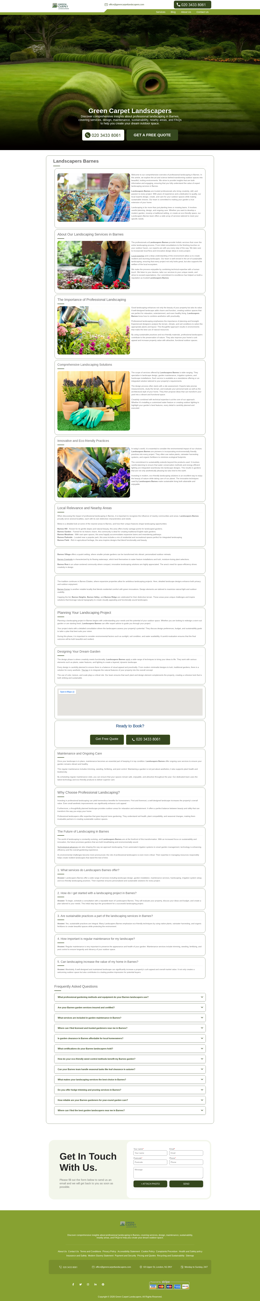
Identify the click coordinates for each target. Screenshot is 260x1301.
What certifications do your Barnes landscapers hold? (85, 1049)
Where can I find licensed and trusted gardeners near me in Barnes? (92, 1028)
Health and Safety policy (190, 1251)
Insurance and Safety (76, 1255)
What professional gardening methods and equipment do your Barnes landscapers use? (103, 997)
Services (160, 12)
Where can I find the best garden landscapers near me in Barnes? (91, 1110)
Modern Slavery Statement (100, 1255)
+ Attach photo (150, 1184)
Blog (173, 12)
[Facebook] (73, 1284)
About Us (186, 12)
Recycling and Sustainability (170, 1255)
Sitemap (190, 1255)
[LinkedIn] (95, 1284)
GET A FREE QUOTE (152, 135)
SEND (186, 1184)
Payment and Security (125, 1255)
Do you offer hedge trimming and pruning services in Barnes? (89, 1090)
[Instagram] (88, 1284)
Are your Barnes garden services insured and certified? (86, 1007)
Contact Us (202, 12)
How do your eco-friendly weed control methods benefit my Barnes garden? (96, 1059)
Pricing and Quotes (146, 1255)
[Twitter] (80, 1284)
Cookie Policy (148, 1251)
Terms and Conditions (90, 1251)
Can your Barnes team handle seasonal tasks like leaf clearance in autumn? (96, 1069)
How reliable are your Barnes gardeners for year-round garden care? (93, 1100)
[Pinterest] (103, 1284)
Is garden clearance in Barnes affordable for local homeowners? (90, 1038)
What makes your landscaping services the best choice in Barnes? (92, 1079)
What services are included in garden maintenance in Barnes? (89, 1018)
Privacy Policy (109, 1251)
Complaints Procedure (167, 1251)
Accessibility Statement (129, 1251)
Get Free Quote (107, 739)
